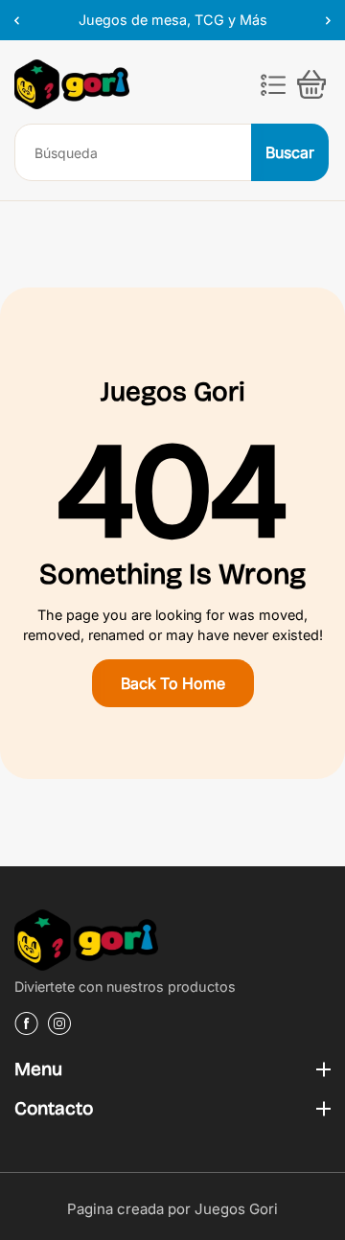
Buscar (289, 152)
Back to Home (173, 683)
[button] (273, 84)
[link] (172, 942)
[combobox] (133, 152)
